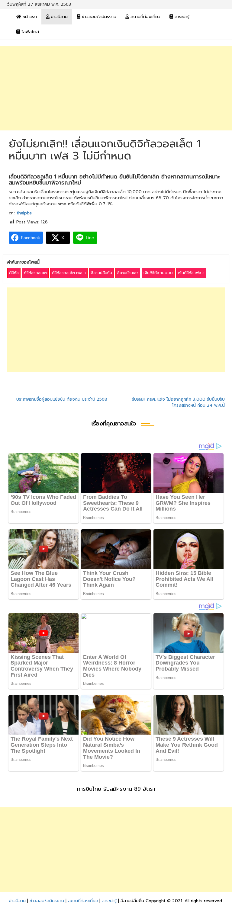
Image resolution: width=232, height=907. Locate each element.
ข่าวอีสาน (59, 17)
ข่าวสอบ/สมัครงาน (98, 17)
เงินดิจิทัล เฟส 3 (191, 273)
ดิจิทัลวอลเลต (35, 273)
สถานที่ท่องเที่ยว (144, 17)
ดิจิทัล (14, 273)
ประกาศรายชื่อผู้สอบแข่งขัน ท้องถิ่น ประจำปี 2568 (61, 399)
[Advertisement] (116, 88)
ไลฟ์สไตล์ (29, 32)
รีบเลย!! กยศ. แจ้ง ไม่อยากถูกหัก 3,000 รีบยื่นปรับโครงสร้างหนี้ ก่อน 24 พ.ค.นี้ (178, 402)
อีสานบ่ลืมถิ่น (101, 273)
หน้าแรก (29, 17)
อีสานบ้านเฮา (127, 273)
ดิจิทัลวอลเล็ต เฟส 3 (69, 273)
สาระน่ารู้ (181, 17)
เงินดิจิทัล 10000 (158, 273)
